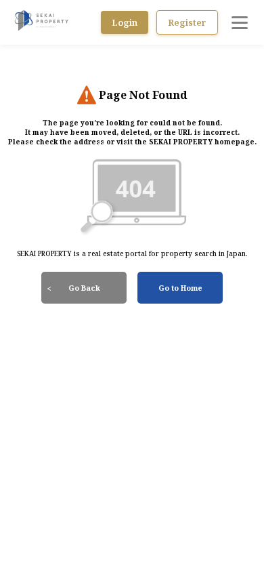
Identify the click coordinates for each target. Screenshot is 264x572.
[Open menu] (239, 22)
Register (187, 22)
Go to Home (180, 288)
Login (124, 22)
